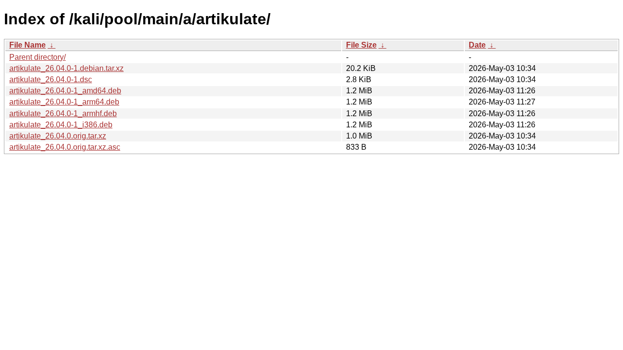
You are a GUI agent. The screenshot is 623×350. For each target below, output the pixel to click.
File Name (27, 45)
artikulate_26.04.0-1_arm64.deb (64, 102)
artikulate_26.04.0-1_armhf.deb (63, 113)
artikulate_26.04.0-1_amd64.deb (65, 91)
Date (477, 45)
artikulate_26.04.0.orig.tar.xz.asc (64, 147)
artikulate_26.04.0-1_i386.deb (60, 125)
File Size (361, 45)
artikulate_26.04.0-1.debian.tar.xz (66, 68)
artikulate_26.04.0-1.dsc (50, 79)
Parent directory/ (37, 57)
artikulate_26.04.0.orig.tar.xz (57, 136)
